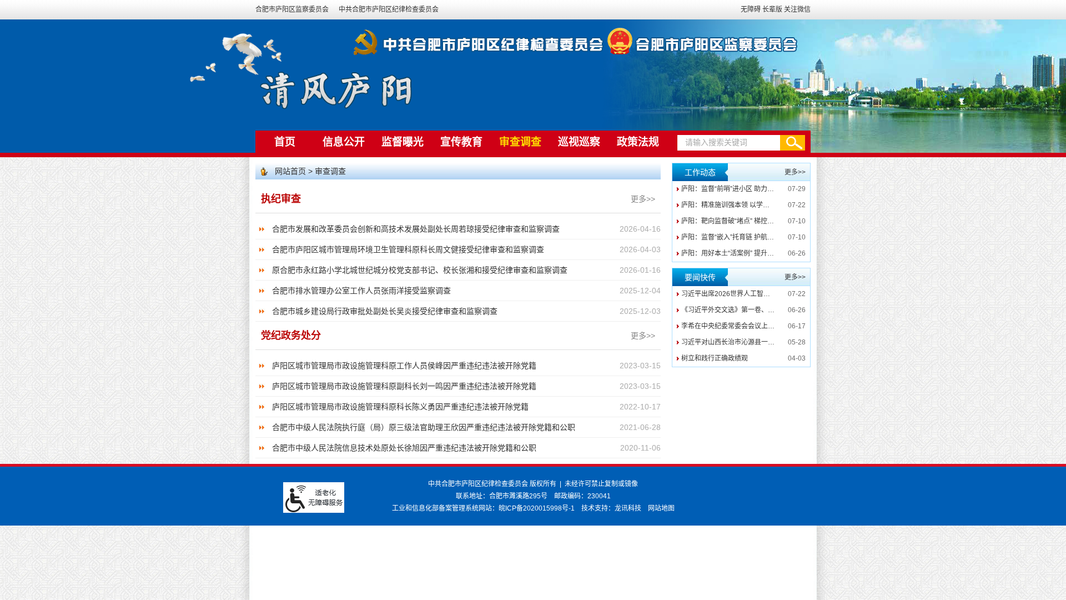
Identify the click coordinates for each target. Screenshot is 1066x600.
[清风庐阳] (335, 88)
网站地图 (661, 508)
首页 (284, 142)
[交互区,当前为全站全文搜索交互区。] (741, 143)
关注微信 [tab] (797, 9)
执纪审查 (281, 198)
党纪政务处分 (291, 335)
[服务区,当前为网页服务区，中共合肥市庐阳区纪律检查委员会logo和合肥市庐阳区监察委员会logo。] (533, 40)
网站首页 (291, 171)
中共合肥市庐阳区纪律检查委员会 (389, 9)
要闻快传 (700, 277)
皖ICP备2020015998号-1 (537, 508)
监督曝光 (402, 142)
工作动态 (700, 172)
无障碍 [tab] (751, 9)
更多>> (643, 198)
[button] (792, 143)
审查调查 (520, 142)
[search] (728, 143)
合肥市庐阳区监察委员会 (292, 9)
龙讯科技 (628, 508)
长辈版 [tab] (772, 9)
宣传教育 (461, 142)
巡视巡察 (579, 142)
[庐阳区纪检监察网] (831, 85)
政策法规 (638, 142)
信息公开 (344, 142)
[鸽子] (236, 59)
